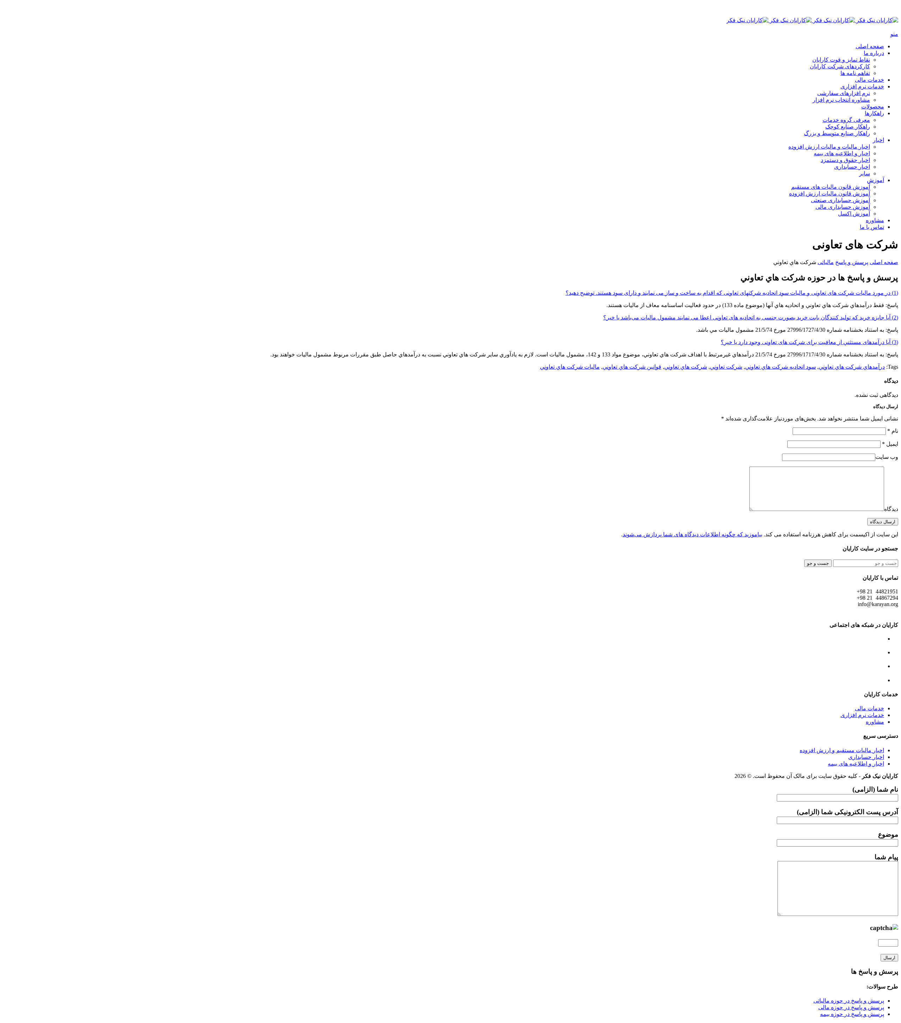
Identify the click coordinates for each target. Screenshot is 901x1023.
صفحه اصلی (870, 46)
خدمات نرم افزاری (862, 86)
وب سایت (886, 457)
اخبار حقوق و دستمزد (845, 160)
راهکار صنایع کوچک (847, 127)
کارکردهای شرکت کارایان (840, 66)
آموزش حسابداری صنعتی (840, 200)
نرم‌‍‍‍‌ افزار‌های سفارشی (843, 93)
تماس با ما (872, 227)
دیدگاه (891, 509)
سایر (864, 173)
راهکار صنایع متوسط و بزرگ (837, 133)
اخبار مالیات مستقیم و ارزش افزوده (842, 750)
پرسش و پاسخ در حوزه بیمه (852, 1014)
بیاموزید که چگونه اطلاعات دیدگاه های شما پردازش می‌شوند (692, 534)
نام (892, 431)
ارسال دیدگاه (882, 521)
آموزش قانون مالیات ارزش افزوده (829, 194)
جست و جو (818, 563)
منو (894, 34)
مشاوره (875, 220)
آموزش (875, 180)
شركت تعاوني (726, 367)
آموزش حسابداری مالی (842, 207)
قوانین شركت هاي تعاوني (632, 367)
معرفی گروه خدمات (846, 120)
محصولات (872, 107)
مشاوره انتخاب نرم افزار (841, 100)
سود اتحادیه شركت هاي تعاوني (780, 367)
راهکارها (874, 113)
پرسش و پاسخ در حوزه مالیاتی (848, 1001)
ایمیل (890, 444)
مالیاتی (826, 262)
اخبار (878, 140)
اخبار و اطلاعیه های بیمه (842, 153)
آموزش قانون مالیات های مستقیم (830, 187)
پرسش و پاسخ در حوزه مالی (851, 1007)
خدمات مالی (869, 80)
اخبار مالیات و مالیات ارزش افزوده (829, 147)
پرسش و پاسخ (851, 262)
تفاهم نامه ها (855, 73)
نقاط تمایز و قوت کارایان (841, 60)
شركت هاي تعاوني (685, 367)
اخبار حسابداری (852, 167)
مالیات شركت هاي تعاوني (570, 367)
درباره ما (874, 53)
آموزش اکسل (854, 214)
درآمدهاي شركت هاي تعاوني (852, 367)
